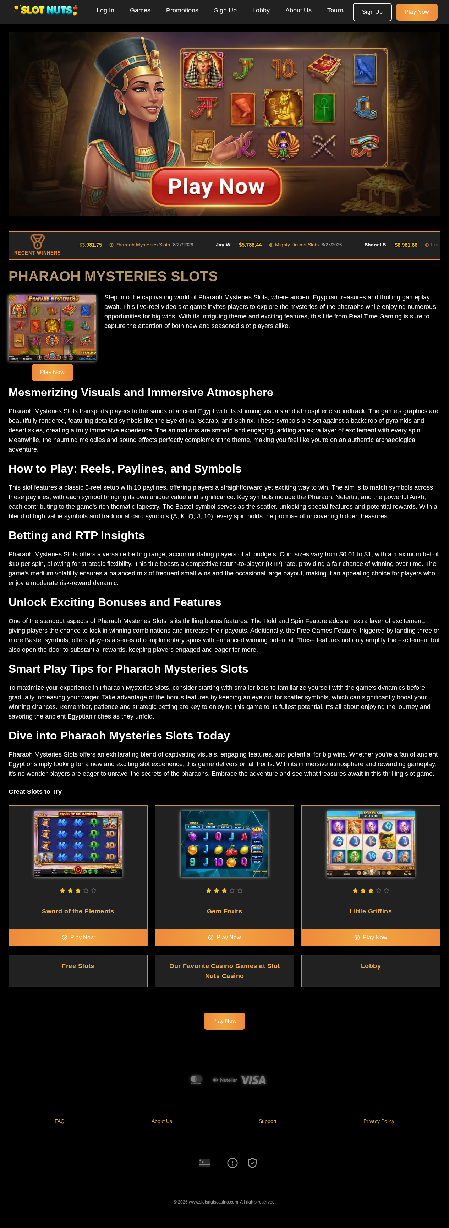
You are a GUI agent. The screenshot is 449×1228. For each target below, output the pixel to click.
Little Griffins (371, 911)
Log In (105, 10)
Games (140, 10)
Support (267, 1121)
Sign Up (225, 10)
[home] (46, 19)
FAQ (60, 1121)
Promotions (182, 10)
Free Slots (78, 966)
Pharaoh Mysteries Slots (124, 244)
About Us (298, 10)
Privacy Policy (378, 1121)
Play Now (417, 12)
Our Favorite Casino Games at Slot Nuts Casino (224, 970)
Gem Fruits (224, 911)
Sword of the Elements (78, 911)
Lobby (261, 10)
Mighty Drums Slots (279, 244)
